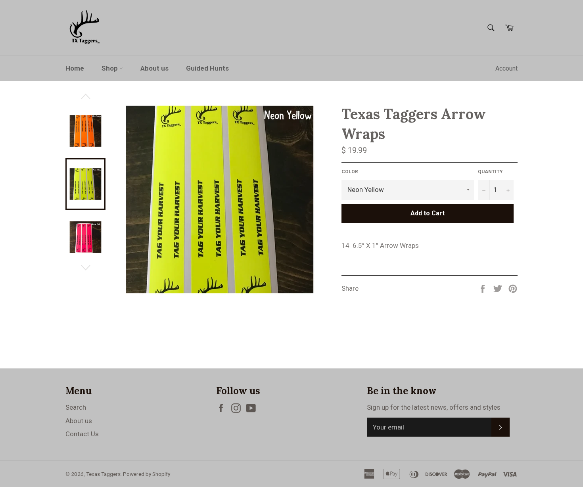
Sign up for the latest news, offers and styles (434, 407)
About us (154, 68)
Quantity (490, 171)
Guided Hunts (207, 68)
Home (74, 68)
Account (506, 68)
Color (349, 171)
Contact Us (82, 434)
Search (75, 407)
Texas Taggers (103, 474)
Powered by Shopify (146, 474)
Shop (110, 68)
